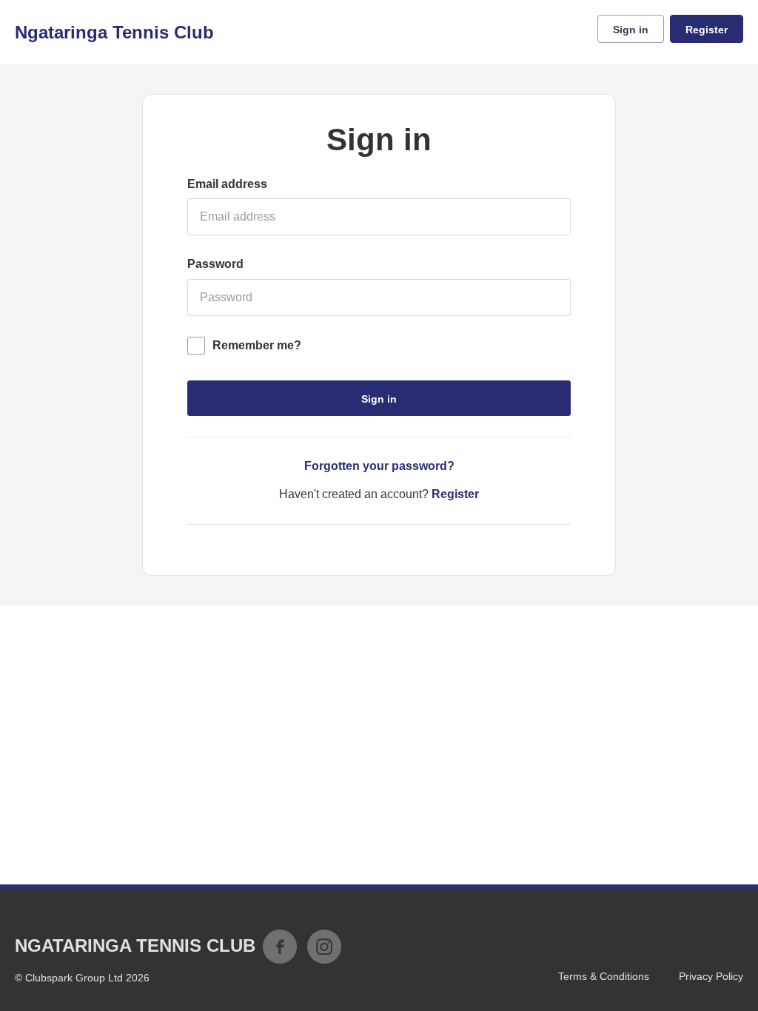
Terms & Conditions (603, 976)
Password (215, 264)
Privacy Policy (711, 976)
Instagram (324, 947)
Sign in (630, 30)
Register (706, 30)
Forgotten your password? (379, 466)
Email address (227, 184)
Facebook (280, 947)
